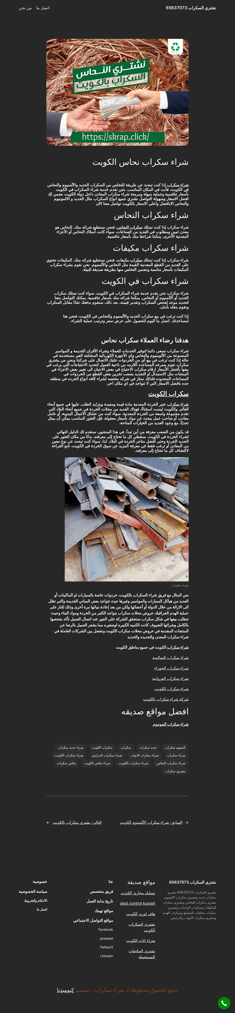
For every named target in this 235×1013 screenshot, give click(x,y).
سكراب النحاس (129, 227)
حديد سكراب (148, 747)
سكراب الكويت (168, 394)
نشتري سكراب (175, 771)
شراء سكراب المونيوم (171, 724)
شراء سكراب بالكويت (133, 763)
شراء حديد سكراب (71, 747)
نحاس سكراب (66, 763)
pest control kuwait (137, 903)
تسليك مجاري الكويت (137, 893)
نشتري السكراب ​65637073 (191, 7)
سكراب (136, 260)
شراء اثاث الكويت (140, 940)
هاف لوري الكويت (140, 914)
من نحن (25, 8)
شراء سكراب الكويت (171, 689)
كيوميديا (65, 990)
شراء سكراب (178, 185)
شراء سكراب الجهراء (171, 668)
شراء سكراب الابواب (144, 755)
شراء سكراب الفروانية (170, 678)
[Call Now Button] (224, 1003)
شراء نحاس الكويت (97, 763)
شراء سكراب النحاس (171, 763)
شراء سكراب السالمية (170, 657)
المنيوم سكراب (175, 747)
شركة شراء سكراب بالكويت (166, 699)
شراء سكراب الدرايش (107, 755)
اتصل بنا (43, 8)
